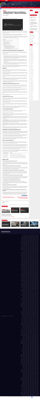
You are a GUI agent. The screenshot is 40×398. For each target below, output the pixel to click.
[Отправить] (0, 8)
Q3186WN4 (35, 354)
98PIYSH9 (22, 277)
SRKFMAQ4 (37, 367)
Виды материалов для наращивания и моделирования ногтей (34, 17)
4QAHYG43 (28, 255)
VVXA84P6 (33, 379)
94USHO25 (31, 276)
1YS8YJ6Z (31, 244)
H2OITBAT (22, 311)
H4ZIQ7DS (24, 311)
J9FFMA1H (25, 322)
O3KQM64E (31, 343)
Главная (5, 7)
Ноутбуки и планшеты (31, 7)
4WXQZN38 (29, 256)
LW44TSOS (26, 334)
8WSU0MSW (22, 275)
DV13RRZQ (35, 297)
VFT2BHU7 (26, 378)
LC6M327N (22, 332)
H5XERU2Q (29, 311)
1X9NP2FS (26, 244)
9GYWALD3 (33, 278)
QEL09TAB (22, 357)
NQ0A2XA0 (24, 342)
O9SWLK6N (31, 344)
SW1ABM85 (30, 368)
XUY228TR (26, 387)
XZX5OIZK (22, 388)
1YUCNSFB (35, 244)
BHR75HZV (29, 287)
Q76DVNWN (35, 355)
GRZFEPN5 (33, 309)
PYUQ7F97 (35, 353)
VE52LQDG (37, 377)
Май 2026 (31, 49)
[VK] (0, 5)
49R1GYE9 (24, 253)
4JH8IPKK (31, 254)
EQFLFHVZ (37, 301)
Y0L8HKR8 (27, 388)
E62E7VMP (35, 299)
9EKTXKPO (23, 278)
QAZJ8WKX (26, 356)
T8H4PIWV (30, 369)
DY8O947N (24, 298)
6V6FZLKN (26, 265)
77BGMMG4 (29, 267)
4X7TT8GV (31, 256)
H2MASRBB (37, 310)
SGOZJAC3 (37, 365)
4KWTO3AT (37, 254)
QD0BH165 (33, 356)
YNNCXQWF (26, 391)
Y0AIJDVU (24, 388)
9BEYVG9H (28, 277)
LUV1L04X (22, 334)
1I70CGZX (33, 241)
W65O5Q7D (33, 380)
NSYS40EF (26, 342)
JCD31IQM (37, 322)
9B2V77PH (24, 277)
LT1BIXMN (35, 333)
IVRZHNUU (25, 320)
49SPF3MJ (26, 253)
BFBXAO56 (24, 287)
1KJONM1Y (22, 242)
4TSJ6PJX (35, 255)
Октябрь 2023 (32, 73)
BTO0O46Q (22, 289)
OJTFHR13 (23, 346)
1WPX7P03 (24, 244)
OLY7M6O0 (33, 346)
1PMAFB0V (26, 243)
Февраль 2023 (32, 83)
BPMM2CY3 (30, 288)
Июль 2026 (32, 46)
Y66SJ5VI (35, 388)
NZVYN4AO (24, 343)
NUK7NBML (31, 342)
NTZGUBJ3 (28, 342)
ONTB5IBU (37, 346)
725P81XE (35, 266)
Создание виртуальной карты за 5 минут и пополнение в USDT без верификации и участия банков (34, 29)
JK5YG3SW (33, 323)
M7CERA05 (28, 335)
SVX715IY (28, 368)
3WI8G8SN (24, 252)
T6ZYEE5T (26, 369)
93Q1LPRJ (22, 276)
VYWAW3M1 (37, 379)
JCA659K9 (35, 322)
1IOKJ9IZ (35, 241)
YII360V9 (33, 390)
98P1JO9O (37, 276)
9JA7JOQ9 (24, 279)
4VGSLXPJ (37, 255)
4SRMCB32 (31, 255)
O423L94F (35, 343)
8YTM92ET (29, 275)
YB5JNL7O (33, 389)
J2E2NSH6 (31, 321)
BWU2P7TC (24, 289)
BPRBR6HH (33, 288)
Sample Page (26, 365)
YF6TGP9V (27, 390)
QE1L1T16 (37, 356)
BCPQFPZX (28, 286)
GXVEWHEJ (28, 310)
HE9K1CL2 (37, 312)
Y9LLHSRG (31, 389)
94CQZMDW (24, 276)
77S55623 (31, 267)
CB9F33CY (33, 290)
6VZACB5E (31, 265)
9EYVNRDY (26, 278)
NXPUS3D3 (37, 342)
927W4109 (33, 275)
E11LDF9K (31, 298)
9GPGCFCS (30, 278)
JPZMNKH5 (29, 324)
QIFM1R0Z (37, 357)
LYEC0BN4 (33, 334)
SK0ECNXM (31, 366)
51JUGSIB (37, 256)
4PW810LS (26, 255)
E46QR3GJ (24, 299)
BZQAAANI (26, 289)
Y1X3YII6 (29, 388)
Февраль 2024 (32, 69)
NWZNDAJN (33, 342)
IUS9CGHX (22, 320)
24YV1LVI (28, 245)
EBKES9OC (31, 300)
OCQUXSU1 (37, 344)
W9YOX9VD (37, 380)
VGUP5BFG (29, 378)
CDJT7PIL (35, 290)
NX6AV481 (35, 342)
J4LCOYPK (35, 321)
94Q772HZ (29, 276)
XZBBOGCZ (35, 387)
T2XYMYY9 (24, 369)
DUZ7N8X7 (33, 297)
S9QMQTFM (23, 365)
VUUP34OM (28, 379)
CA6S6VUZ (31, 290)
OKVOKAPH (28, 346)
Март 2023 (32, 82)
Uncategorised (4, 209)
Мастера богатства (5, 231)
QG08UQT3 (29, 357)
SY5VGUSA (37, 368)
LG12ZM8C (29, 332)
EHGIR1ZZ (37, 300)
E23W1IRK (33, 298)
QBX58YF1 (31, 356)
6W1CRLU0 (33, 265)
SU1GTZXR (24, 368)
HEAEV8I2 (22, 313)
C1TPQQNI (31, 289)
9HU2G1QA (35, 278)
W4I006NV (28, 380)
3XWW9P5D (31, 252)
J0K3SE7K (37, 320)
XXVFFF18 (33, 387)
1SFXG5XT (31, 243)
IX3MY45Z (29, 320)
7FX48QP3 (37, 268)
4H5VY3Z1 (25, 254)
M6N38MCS (26, 335)
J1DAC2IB (24, 321)
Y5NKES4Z (33, 388)
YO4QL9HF (28, 391)
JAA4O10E (27, 322)
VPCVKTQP (37, 378)
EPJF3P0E (35, 301)
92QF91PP (37, 275)
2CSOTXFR (37, 245)
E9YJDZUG (28, 300)
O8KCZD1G (28, 344)
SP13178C (28, 367)
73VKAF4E (26, 267)
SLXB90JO (35, 366)
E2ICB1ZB (37, 298)
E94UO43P (37, 299)
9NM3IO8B (37, 279)
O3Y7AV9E (33, 343)
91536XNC (31, 275)
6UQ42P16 (24, 265)
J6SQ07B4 (23, 322)
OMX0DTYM (35, 346)
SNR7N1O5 (26, 367)
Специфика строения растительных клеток (8, 41)
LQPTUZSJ (29, 333)
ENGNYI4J (31, 301)
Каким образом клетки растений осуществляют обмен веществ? (10, 46)
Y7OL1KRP (22, 389)
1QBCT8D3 (28, 243)
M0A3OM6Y (35, 334)
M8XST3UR (33, 335)
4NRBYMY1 (22, 255)
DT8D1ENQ (31, 297)
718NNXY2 (33, 266)
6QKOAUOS (33, 264)
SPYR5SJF (33, 367)
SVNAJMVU (26, 368)
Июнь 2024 (32, 63)
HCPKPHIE (31, 312)
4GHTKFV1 (23, 254)
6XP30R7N (25, 266)
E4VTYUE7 (29, 299)
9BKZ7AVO (31, 277)
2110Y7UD (22, 245)
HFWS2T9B (26, 313)
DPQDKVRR (24, 297)
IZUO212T (35, 320)
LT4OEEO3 (37, 333)
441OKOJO (35, 252)
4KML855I (35, 254)
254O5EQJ (33, 245)
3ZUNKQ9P (33, 252)
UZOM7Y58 (26, 376)
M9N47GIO (37, 335)
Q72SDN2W (33, 355)
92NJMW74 (35, 275)
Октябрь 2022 (32, 89)
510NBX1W (33, 256)
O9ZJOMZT (33, 344)
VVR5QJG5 (31, 379)
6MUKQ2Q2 (22, 264)
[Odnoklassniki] (0, 4)
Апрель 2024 (32, 66)
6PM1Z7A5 (28, 264)
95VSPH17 (33, 276)
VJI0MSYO (31, 378)
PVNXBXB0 (24, 353)
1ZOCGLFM (37, 244)
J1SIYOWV (27, 321)
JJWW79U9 (30, 323)
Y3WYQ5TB (31, 388)
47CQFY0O (22, 253)
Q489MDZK (21, 355)
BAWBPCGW (24, 286)
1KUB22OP (29, 242)
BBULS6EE (26, 286)
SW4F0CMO (33, 368)
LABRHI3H (31, 331)
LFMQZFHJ (26, 332)
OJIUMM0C (37, 345)
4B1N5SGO (31, 253)
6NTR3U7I (26, 264)
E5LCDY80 (31, 299)
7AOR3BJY (28, 268)
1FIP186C (26, 241)
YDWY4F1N (24, 390)
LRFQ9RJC (31, 333)
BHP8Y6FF (26, 287)
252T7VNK (31, 245)
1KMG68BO (24, 242)
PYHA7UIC (31, 353)
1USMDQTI (37, 243)
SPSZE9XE (30, 367)
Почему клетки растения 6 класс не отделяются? (7, 40)
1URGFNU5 (35, 243)
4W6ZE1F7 (26, 256)
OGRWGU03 (33, 345)
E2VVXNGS (22, 299)
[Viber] (0, 7)
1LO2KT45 (33, 242)
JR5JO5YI (35, 324)
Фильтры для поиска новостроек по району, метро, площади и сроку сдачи (34, 26)
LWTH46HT (29, 334)
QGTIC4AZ (31, 357)
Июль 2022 (32, 92)
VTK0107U (26, 379)
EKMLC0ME (26, 301)
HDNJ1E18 (33, 312)
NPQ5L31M (21, 342)
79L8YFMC (22, 268)
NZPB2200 (21, 343)
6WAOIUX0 (35, 265)
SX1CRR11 (35, 368)
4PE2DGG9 (24, 255)
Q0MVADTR (24, 354)
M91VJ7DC (35, 335)
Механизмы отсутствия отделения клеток (7, 43)
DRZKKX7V (26, 297)
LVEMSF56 (24, 334)
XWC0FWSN (28, 387)
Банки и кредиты (19, 7)
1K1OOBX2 (37, 241)
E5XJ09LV (33, 299)
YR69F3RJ (33, 391)
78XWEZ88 (35, 267)
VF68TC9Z (24, 378)
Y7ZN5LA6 (26, 389)
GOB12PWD (23, 309)
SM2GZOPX (37, 366)
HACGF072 (24, 312)
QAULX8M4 (24, 356)
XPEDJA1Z (23, 387)
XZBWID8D (37, 387)
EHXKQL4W (22, 301)
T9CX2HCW (33, 369)
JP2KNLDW (26, 324)
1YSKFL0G (33, 244)
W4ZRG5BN (30, 380)
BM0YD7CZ (23, 288)
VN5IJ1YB (35, 378)
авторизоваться (12, 216)
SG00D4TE (35, 365)
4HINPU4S (27, 254)
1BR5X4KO (22, 241)
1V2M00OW (22, 244)
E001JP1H (29, 298)
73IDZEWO (24, 267)
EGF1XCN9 (35, 300)
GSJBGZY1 (35, 309)
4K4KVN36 (33, 254)
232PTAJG (24, 245)
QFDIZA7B (24, 357)
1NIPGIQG (22, 243)
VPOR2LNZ (21, 379)
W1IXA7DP (24, 380)
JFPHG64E (24, 323)
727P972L (37, 266)
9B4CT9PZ (26, 277)
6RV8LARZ (35, 264)
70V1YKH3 (29, 266)
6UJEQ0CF (22, 265)
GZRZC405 (31, 310)
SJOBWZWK (26, 366)
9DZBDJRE (37, 277)
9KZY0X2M (31, 279)
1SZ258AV (33, 243)
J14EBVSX (22, 321)
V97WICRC (26, 377)
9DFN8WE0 (33, 277)
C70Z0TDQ (22, 290)
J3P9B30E (33, 321)
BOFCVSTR (28, 288)
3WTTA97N (26, 252)
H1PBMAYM (35, 310)
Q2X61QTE (33, 354)
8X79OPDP (27, 275)
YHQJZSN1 (31, 390)
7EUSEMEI (33, 268)
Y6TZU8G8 (37, 388)
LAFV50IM (33, 331)
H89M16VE (33, 311)
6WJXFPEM (37, 265)
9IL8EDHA (22, 279)
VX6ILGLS (35, 379)
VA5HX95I (28, 377)
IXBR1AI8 (31, 320)
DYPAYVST (27, 298)
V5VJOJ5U (35, 376)
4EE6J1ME (37, 253)
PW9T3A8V (26, 353)
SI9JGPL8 (23, 366)
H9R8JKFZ (22, 312)
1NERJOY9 (37, 242)
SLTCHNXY (33, 366)
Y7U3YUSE (24, 389)
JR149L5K (33, 324)
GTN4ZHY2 (24, 310)
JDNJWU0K (22, 323)
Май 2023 (31, 79)
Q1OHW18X (29, 354)
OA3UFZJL (35, 344)
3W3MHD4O (22, 252)
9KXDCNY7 (29, 279)
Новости (8, 7)
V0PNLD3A (28, 376)
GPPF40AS (28, 309)
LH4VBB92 (31, 332)
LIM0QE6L (33, 332)
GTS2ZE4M (26, 310)
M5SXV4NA (24, 335)
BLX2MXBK (37, 287)
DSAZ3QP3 (28, 297)
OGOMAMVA (30, 345)
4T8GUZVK (33, 255)
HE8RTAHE (35, 312)
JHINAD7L (28, 323)
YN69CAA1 (24, 391)
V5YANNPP (37, 376)
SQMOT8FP (35, 367)
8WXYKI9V (24, 275)
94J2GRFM (27, 276)
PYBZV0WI (28, 353)
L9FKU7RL (26, 331)
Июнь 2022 (32, 93)
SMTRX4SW (24, 367)
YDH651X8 (22, 390)
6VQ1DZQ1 (28, 265)
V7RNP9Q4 (22, 377)
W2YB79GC (26, 380)
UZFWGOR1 (24, 376)
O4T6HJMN (37, 343)
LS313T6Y (33, 333)
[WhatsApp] (0, 3)
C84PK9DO (24, 290)
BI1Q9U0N (31, 287)
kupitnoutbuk (7, 201)
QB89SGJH (29, 356)
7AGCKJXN (24, 268)
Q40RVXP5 (37, 354)
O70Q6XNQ (26, 344)
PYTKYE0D (33, 353)
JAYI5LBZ (31, 322)
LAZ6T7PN (35, 331)
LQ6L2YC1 (26, 333)
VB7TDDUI (30, 377)
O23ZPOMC (28, 343)
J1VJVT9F (29, 321)
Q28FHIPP (31, 354)
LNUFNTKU (24, 333)
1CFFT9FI (24, 241)
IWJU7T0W (27, 320)
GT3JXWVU (37, 309)
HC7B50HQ (29, 312)
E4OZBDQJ (26, 299)
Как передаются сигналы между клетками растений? (9, 47)
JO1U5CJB (22, 324)
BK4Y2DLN (33, 287)
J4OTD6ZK (37, 321)
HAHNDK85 (26, 312)
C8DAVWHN (26, 290)
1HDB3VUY (31, 241)
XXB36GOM (31, 387)
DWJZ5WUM (22, 298)
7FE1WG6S (35, 268)
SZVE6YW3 (22, 369)
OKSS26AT (26, 346)
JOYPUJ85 (24, 324)
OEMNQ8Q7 (26, 345)
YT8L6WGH (35, 391)
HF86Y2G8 (24, 313)
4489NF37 (37, 252)
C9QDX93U (29, 290)
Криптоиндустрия (25, 7)
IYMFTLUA (33, 320)
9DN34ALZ (35, 277)
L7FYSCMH (22, 331)
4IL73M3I (29, 254)
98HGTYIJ (35, 276)
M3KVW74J (22, 335)
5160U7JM (35, 256)
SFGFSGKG (33, 365)
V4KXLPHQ (33, 376)
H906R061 (35, 311)
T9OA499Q (35, 369)
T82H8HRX (28, 369)
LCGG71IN (24, 332)
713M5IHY (31, 266)
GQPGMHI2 (30, 309)
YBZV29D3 (35, 389)
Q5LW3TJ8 (28, 355)
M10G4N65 (37, 334)
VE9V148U (22, 378)
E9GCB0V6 (24, 300)
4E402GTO (35, 253)
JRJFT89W (37, 324)
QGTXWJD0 (33, 357)
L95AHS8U (24, 331)
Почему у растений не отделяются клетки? (8, 45)
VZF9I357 (21, 380)
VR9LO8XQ (24, 379)
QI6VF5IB (35, 357)
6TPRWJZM (37, 264)
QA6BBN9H (37, 355)
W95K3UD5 (35, 380)
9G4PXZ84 (28, 278)
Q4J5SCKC (24, 355)
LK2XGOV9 (37, 332)
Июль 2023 (32, 76)
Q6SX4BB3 (30, 355)
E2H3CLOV (35, 298)
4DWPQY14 (33, 253)
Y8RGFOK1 (29, 389)
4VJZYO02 (22, 256)
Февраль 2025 (32, 56)
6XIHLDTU (23, 266)
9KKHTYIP (26, 279)
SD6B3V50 (30, 365)
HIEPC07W (37, 313)
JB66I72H (33, 322)
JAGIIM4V (29, 322)
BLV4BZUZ (35, 287)
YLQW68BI (37, 390)
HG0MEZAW (29, 313)
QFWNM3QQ (26, 357)
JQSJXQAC (31, 324)
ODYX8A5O (23, 345)
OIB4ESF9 (35, 345)
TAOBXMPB (37, 369)
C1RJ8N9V (29, 289)
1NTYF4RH (24, 243)
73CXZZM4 (22, 267)
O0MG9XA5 (26, 343)
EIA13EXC (24, 301)
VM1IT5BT (33, 378)
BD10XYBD (31, 286)
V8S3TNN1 (24, 377)
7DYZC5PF (31, 268)
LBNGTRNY (37, 331)
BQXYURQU (35, 288)
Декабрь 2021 (32, 99)
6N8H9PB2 (24, 264)
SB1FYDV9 (28, 365)
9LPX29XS (33, 279)
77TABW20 (33, 267)
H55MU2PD (26, 311)
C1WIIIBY (33, 289)
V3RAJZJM (31, 376)
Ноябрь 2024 (32, 59)
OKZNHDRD (31, 346)
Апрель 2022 (32, 96)
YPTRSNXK (31, 391)
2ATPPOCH (35, 245)
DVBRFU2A (37, 297)
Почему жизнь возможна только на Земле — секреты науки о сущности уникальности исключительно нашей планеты (22, 198)
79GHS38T (37, 267)
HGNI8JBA (33, 313)
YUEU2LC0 (37, 391)
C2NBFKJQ (35, 289)
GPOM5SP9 (26, 309)
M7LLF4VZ (31, 335)
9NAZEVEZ (35, 279)
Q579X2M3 (26, 355)
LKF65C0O (22, 333)
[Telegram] (0, 6)
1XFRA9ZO (28, 244)
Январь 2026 (32, 53)
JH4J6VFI (26, 323)
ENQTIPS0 (33, 301)
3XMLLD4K (28, 252)
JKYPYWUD (35, 323)
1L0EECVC (31, 242)
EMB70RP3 (29, 301)
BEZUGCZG (22, 287)
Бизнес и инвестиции (13, 7)
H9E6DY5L (37, 311)
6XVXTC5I (27, 266)
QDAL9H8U (35, 356)
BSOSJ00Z (37, 288)
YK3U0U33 (35, 390)
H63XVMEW (31, 311)
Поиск (31, 10)
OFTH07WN (28, 345)
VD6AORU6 (35, 377)
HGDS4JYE (31, 313)
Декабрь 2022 (32, 86)
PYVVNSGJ (37, 353)
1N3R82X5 (35, 242)
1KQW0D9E (26, 242)
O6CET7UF (24, 344)
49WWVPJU (28, 253)
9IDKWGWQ (37, 278)
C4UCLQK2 (37, 289)
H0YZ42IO (33, 310)
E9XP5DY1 (26, 300)
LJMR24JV (35, 332)
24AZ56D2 (26, 245)
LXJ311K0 (31, 334)
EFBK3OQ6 (33, 300)
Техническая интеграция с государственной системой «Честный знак (33, 20)
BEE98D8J (37, 286)
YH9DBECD (29, 390)
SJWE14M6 (28, 366)
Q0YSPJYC (26, 354)
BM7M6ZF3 (26, 288)
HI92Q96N (35, 313)
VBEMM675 (33, 377)
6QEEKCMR (30, 264)
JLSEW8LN (37, 323)
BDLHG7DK (33, 286)
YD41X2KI (37, 389)
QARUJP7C (22, 356)
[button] (17, 39)
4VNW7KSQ (24, 256)
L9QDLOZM (29, 331)
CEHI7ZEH (37, 290)
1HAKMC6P (29, 241)
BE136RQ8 (35, 286)
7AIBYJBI (26, 268)
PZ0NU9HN (21, 354)
